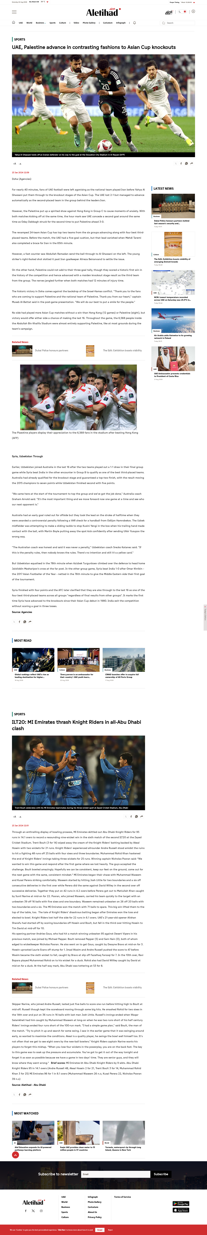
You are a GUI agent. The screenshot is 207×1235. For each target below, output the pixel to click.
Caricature (108, 22)
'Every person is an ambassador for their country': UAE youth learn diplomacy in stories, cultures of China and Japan (78, 676)
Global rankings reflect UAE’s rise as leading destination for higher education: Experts (32, 676)
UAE (21, 22)
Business (40, 22)
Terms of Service (122, 1196)
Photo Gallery (89, 22)
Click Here (61, 1230)
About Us (92, 1212)
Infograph (121, 22)
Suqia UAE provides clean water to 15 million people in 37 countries (77, 1149)
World (29, 22)
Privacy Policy (95, 1217)
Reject (110, 1230)
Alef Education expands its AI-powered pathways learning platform (33, 1149)
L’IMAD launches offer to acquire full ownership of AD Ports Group (122, 676)
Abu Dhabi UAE (37, 1)
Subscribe (161, 1174)
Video (76, 22)
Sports (52, 22)
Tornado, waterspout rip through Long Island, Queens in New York (123, 1149)
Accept (99, 1230)
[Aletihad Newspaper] (103, 12)
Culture (62, 22)
